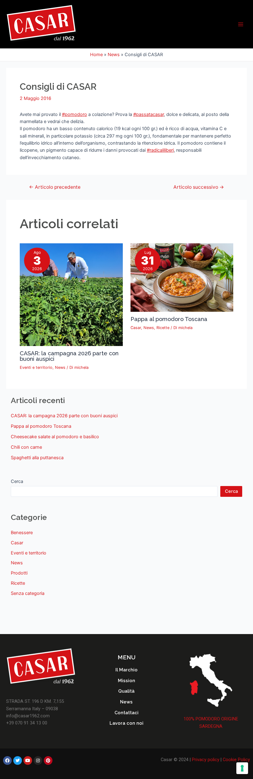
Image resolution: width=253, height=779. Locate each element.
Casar (136, 327)
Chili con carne (26, 447)
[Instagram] (38, 760)
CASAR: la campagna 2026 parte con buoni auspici (69, 356)
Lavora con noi (126, 723)
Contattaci (126, 712)
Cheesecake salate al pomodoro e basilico (55, 436)
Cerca (17, 481)
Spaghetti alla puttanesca (37, 457)
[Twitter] (17, 760)
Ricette (162, 327)
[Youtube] (27, 760)
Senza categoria (27, 593)
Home (96, 54)
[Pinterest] (48, 760)
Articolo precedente (55, 187)
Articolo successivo (198, 187)
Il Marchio (126, 669)
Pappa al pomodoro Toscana (169, 319)
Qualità (126, 691)
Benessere (22, 532)
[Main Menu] (240, 24)
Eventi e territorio (36, 367)
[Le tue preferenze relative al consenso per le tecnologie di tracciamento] (242, 768)
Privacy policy (205, 759)
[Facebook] (7, 760)
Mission (126, 680)
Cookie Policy (236, 759)
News (114, 54)
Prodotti (19, 573)
